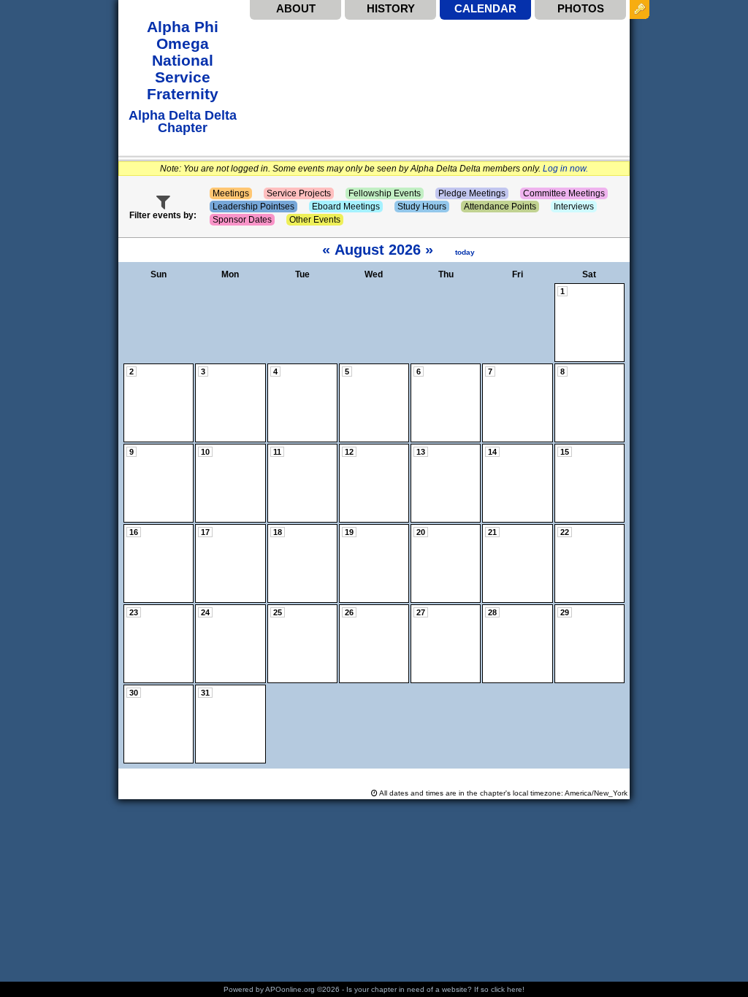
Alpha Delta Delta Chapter (183, 121)
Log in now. (565, 168)
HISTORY (391, 8)
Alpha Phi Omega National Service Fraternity (182, 60)
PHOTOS (580, 8)
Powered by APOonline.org (269, 989)
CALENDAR (485, 8)
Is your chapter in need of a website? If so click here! (435, 989)
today (465, 252)
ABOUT (296, 8)
